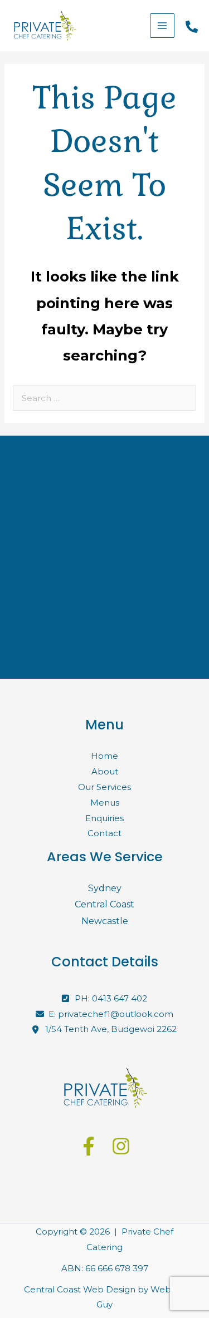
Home (104, 756)
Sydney (104, 888)
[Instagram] (120, 1146)
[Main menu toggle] (162, 25)
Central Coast (104, 904)
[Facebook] (88, 1146)
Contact (104, 833)
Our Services (104, 787)
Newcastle (104, 921)
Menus (104, 802)
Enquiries (104, 818)
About (104, 771)
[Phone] (192, 27)
